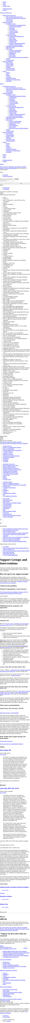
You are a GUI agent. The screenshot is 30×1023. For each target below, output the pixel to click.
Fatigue (5, 975)
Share (4, 4)
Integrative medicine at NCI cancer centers (13, 954)
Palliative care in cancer (9, 967)
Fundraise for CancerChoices (13, 79)
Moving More (12, 39)
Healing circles (9, 65)
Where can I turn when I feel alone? (11, 538)
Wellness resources (7, 22)
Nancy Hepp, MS (5, 750)
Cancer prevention (13, 32)
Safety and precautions (8, 552)
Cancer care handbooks (5, 959)
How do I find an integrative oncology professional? (15, 533)
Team (7, 74)
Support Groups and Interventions (8, 168)
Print (4, 3)
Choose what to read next (6, 741)
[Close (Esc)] (0, 782)
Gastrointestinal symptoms (9, 977)
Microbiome (12, 54)
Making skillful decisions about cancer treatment (14, 951)
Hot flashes (6, 978)
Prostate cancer (6, 963)
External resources (10, 70)
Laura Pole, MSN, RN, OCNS (9, 788)
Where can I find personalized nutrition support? (14, 541)
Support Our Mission (11, 149)
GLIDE (9, 1021)
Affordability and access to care (10, 957)
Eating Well (12, 37)
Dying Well (12, 33)
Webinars (8, 67)
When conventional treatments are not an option (14, 966)
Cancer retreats (9, 64)
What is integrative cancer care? (10, 530)
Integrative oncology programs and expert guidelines (16, 955)
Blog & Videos (9, 134)
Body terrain (9, 49)
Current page (6, 187)
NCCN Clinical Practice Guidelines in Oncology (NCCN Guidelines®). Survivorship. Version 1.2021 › (14, 592)
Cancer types (9, 19)
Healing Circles (10, 136)
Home (1, 166)
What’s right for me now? (9, 531)
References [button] (2, 912)
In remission (12, 29)
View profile (3, 754)
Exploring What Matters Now (16, 36)
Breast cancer (6, 962)
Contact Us (9, 148)
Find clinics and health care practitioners (16, 18)
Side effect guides (10, 47)
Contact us (8, 77)
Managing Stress (13, 40)
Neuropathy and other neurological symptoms (14, 980)
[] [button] (6, 912)
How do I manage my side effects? (11, 540)
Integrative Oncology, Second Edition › (9, 713)
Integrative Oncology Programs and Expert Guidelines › (14, 582)
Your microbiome (13, 125)
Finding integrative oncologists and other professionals (16, 952)
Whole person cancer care (9, 15)
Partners (8, 75)
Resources (5, 166)
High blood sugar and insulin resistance (18, 57)
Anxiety (5, 973)
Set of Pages (6, 189)
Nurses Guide (6, 6)
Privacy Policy (6, 1017)
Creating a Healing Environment (17, 43)
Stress (4, 984)
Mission (8, 72)
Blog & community (7, 61)
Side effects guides (10, 118)
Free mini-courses (10, 68)
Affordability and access (9, 553)
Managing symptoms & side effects (8, 970)
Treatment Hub (13, 97)
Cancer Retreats (10, 135)
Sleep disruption (7, 982)
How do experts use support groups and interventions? (16, 550)
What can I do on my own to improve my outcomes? (16, 537)
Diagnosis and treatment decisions (17, 25)
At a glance (6, 546)
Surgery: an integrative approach (11, 965)
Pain (4, 981)
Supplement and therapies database (14, 46)
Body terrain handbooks (6, 987)
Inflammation (12, 53)
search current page (7, 176)
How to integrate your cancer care (8, 948)
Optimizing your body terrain (10, 989)
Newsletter (8, 81)
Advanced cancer (13, 30)
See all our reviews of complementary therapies (11, 744)
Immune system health (14, 51)
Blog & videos (9, 63)
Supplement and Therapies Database (17, 166)
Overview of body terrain (15, 50)
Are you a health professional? (10, 555)
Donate (5, 10)
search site (5, 175)
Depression (6, 974)
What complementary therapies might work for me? (15, 528)
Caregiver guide (10, 60)
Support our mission (11, 78)
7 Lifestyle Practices (11, 35)
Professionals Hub (7, 8)
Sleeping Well (12, 42)
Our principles (9, 21)
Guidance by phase (10, 23)
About (4, 71)
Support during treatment (15, 26)
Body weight (12, 56)
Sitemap (25, 948)
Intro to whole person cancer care (14, 16)
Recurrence (12, 28)
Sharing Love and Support (15, 44)
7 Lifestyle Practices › (16, 675)
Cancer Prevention (13, 103)
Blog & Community (8, 132)
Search (4, 2)
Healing (8, 58)
